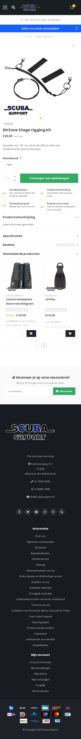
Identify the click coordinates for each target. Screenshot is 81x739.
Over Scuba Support (40, 616)
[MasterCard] (56, 714)
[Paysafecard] (35, 721)
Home (29, 36)
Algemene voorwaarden (40, 541)
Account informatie (40, 662)
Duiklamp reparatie (41, 587)
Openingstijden (40, 622)
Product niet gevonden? (40, 628)
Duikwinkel (40, 633)
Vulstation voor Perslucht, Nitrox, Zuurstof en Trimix (40, 610)
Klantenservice (40, 559)
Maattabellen (40, 645)
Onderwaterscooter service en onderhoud (40, 599)
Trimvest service (40, 605)
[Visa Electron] (57, 721)
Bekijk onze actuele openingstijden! (40, 28)
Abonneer (66, 391)
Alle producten (40, 691)
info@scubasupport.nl (41, 496)
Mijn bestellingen (40, 668)
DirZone (8, 123)
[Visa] (46, 721)
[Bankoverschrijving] (22, 708)
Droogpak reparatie (40, 593)
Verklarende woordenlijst (40, 639)
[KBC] (34, 714)
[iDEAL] (22, 714)
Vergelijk (40, 685)
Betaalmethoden (40, 553)
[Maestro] (45, 714)
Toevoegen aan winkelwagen (49, 178)
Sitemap (40, 564)
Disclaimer (41, 547)
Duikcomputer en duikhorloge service (40, 576)
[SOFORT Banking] (56, 708)
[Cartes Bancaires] (45, 708)
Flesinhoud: (12, 158)
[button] (40, 118)
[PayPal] (23, 721)
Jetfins (50, 299)
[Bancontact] (68, 714)
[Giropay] (11, 714)
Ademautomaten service (41, 570)
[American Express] (11, 708)
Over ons (40, 536)
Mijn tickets (40, 673)
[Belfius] (34, 708)
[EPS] (68, 708)
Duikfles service (40, 582)
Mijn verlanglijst (40, 679)
